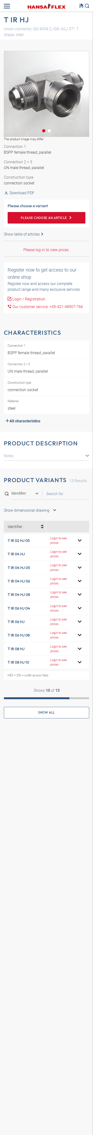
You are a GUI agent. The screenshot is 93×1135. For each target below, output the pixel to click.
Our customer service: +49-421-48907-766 (47, 306)
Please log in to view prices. (46, 249)
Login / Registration (28, 299)
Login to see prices (58, 540)
